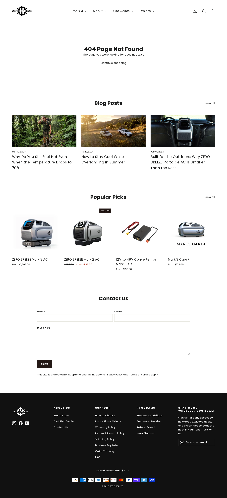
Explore (146, 11)
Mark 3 (78, 11)
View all (210, 103)
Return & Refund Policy (109, 433)
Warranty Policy (105, 427)
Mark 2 (98, 11)
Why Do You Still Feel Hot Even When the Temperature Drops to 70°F (42, 162)
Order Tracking (104, 451)
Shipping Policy (104, 439)
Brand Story (61, 415)
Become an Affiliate (150, 415)
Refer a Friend (146, 427)
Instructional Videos (108, 421)
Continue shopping (113, 63)
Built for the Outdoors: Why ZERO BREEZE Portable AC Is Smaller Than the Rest (180, 162)
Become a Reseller (149, 421)
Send (44, 364)
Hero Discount (146, 433)
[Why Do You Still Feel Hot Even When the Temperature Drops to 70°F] (44, 131)
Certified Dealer (64, 421)
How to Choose (105, 415)
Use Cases (122, 11)
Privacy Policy (114, 374)
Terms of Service (139, 374)
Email (118, 311)
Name (41, 311)
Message (44, 328)
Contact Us (61, 427)
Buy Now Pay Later (107, 445)
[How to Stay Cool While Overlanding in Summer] (113, 131)
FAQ (97, 457)
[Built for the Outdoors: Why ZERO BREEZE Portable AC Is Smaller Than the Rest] (183, 131)
